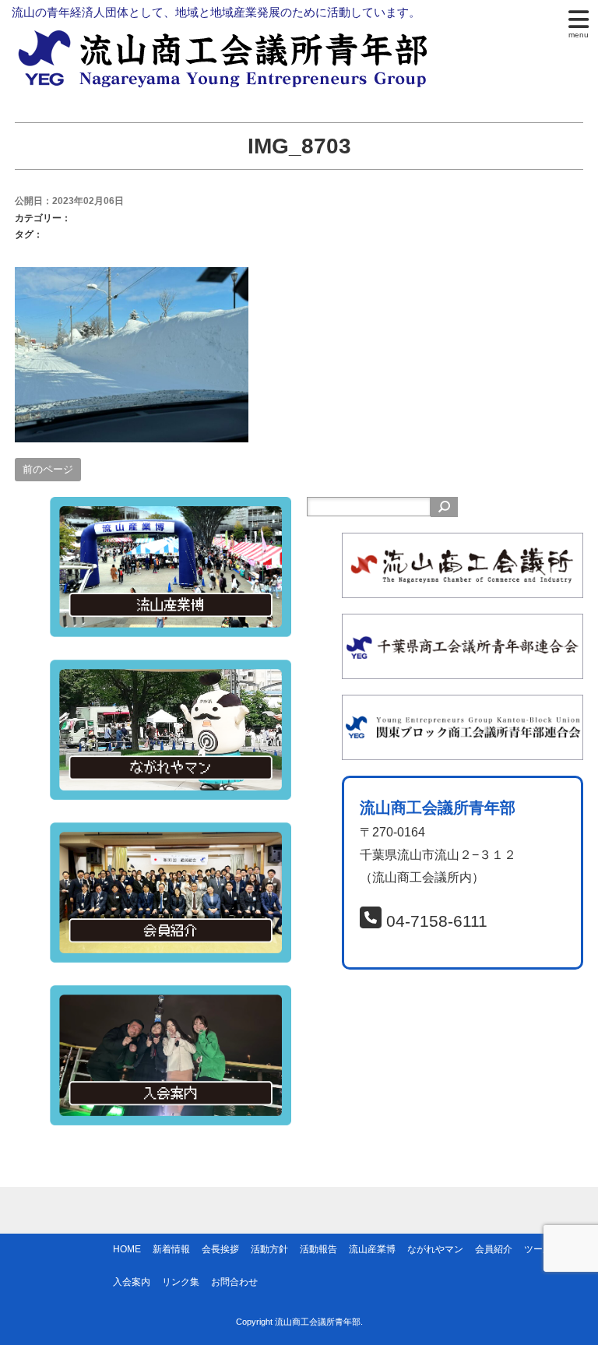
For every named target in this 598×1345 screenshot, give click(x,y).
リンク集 (180, 1281)
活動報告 (318, 1249)
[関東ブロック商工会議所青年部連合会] (462, 705)
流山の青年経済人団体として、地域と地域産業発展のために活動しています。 (216, 12)
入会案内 (131, 1281)
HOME (127, 1249)
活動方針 (269, 1249)
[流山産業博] (170, 507)
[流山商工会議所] (462, 543)
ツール (538, 1249)
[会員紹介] (170, 833)
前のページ (48, 469)
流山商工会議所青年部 (318, 1321)
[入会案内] (170, 995)
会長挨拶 (220, 1249)
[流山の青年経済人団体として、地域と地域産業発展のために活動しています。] (228, 35)
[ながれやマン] (170, 670)
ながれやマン (435, 1249)
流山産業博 (372, 1249)
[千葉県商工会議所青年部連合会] (462, 624)
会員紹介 (493, 1249)
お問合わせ (234, 1281)
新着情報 (171, 1249)
